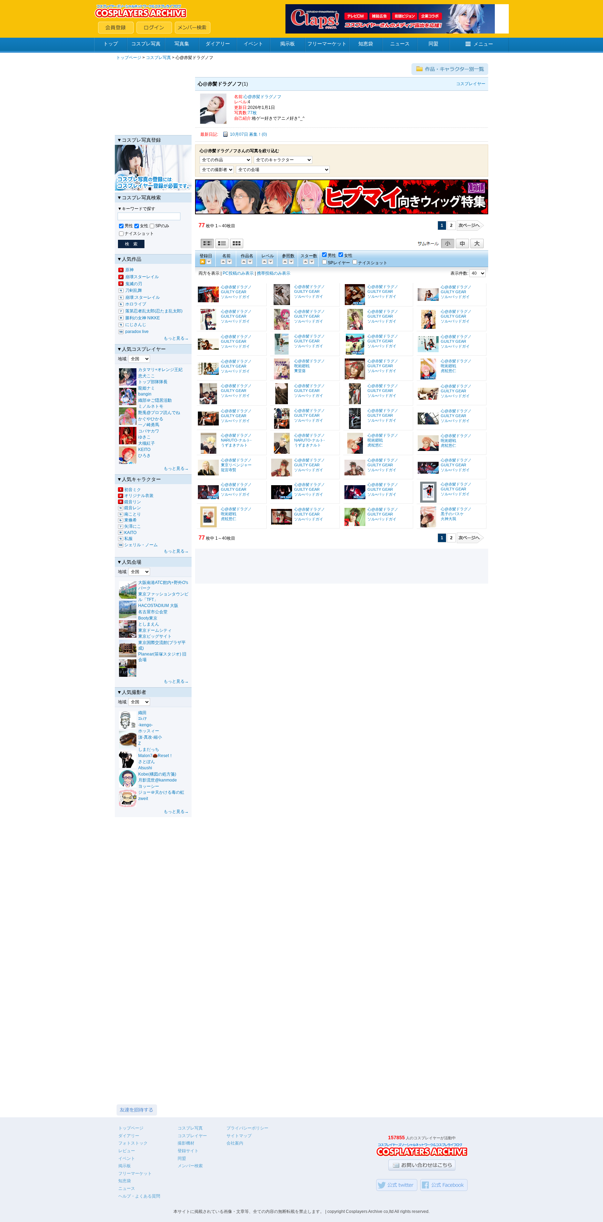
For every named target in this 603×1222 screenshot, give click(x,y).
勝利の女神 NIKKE (142, 318)
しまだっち (148, 749)
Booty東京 (147, 618)
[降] (222, 261)
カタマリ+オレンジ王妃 (160, 369)
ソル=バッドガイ (235, 297)
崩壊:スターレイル (142, 297)
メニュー (483, 44)
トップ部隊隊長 (153, 381)
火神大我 (448, 519)
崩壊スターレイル (142, 276)
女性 (144, 225)
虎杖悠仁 (448, 371)
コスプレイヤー (192, 1135)
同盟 (433, 43)
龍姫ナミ (146, 388)
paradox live (137, 331)
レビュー (126, 1150)
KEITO (144, 449)
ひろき (144, 455)
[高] (264, 261)
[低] (270, 261)
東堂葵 (300, 371)
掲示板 (287, 43)
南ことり (132, 514)
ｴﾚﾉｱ (142, 718)
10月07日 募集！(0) (248, 134)
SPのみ (162, 225)
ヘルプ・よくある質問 (139, 1196)
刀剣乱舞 (133, 290)
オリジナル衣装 (139, 495)
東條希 (130, 520)
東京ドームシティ (155, 630)
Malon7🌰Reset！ (155, 755)
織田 (142, 712)
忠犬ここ (146, 375)
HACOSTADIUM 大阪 (158, 605)
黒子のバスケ (452, 514)
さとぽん (146, 761)
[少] (291, 261)
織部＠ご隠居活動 (155, 400)
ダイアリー (218, 43)
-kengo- (145, 725)
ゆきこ (144, 437)
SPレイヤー (339, 262)
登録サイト (188, 1150)
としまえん (148, 624)
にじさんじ (135, 324)
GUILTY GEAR (233, 292)
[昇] (229, 261)
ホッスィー (148, 730)
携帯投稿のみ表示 (273, 273)
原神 (129, 269)
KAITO (130, 532)
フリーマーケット (327, 43)
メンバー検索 (190, 1165)
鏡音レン (132, 507)
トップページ (128, 57)
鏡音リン (132, 501)
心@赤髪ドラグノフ (262, 96)
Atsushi (145, 767)
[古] (208, 261)
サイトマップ (239, 1135)
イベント (253, 43)
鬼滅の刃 (133, 283)
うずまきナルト (234, 445)
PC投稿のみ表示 (238, 273)
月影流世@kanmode (157, 780)
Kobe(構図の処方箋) (157, 774)
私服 (128, 538)
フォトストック (133, 1143)
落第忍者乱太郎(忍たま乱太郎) (154, 311)
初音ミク (132, 489)
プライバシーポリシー (247, 1128)
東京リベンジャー (236, 465)
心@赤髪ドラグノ (236, 287)
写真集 (181, 43)
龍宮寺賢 (228, 470)
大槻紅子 (146, 443)
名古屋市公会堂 (153, 611)
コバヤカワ (148, 431)
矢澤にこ (132, 526)
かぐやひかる (150, 418)
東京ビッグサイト (155, 636)
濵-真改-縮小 (150, 737)
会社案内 (234, 1143)
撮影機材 (186, 1143)
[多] (284, 261)
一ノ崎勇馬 (148, 424)
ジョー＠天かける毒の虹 (161, 792)
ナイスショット (139, 233)
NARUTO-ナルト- (236, 440)
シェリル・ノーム (141, 544)
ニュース (400, 43)
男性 (129, 225)
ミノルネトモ (150, 406)
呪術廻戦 (302, 366)
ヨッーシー (148, 786)
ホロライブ (135, 304)
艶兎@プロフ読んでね (159, 412)
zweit (143, 798)
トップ (110, 43)
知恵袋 (365, 43)
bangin (144, 394)
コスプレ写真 (146, 43)
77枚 (252, 112)
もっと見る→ (176, 338)
